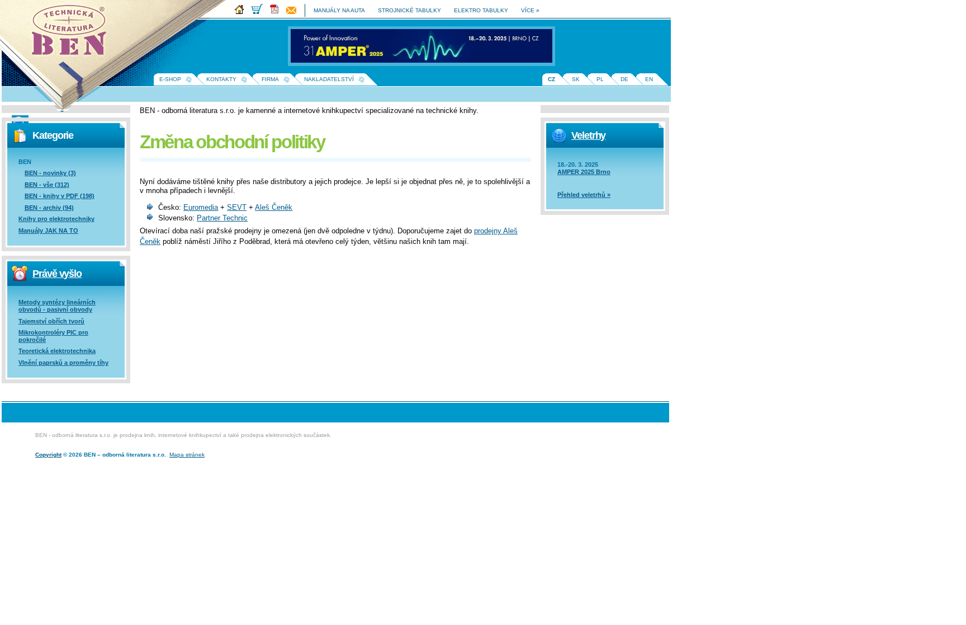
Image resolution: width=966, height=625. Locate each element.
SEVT (237, 207)
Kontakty (221, 79)
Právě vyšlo (57, 273)
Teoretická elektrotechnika (57, 350)
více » (530, 10)
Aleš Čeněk (273, 207)
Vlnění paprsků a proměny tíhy (63, 362)
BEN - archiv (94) (49, 207)
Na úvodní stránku (72, 33)
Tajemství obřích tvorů (51, 321)
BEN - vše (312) (47, 184)
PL (600, 79)
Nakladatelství (329, 79)
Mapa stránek (187, 455)
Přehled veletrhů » (583, 194)
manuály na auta (339, 10)
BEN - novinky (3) (50, 173)
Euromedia (200, 207)
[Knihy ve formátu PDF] (277, 12)
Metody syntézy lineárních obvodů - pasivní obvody (57, 306)
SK (576, 79)
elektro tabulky (481, 10)
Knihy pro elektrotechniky (56, 218)
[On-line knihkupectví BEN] (259, 12)
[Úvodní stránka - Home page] (242, 12)
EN (649, 79)
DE (624, 79)
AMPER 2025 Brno (583, 171)
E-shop (170, 79)
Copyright (48, 455)
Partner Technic (222, 218)
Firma (270, 79)
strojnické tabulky (409, 10)
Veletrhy (588, 135)
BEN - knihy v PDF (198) (59, 195)
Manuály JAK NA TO (48, 230)
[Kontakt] (294, 12)
